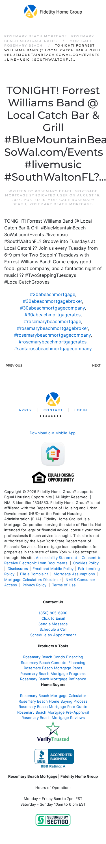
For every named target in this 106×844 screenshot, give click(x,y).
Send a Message (53, 624)
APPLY (25, 410)
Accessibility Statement (56, 557)
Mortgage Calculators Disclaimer (32, 579)
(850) (53, 613)
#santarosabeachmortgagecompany (53, 348)
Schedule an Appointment (53, 635)
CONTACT (53, 410)
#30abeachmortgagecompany (52, 308)
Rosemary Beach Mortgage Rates (53, 668)
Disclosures (18, 568)
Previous (14, 365)
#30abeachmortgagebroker (52, 301)
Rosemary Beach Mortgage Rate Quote (53, 706)
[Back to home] (53, 11)
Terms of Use (64, 585)
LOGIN (80, 410)
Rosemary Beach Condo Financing (53, 657)
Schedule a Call (53, 629)
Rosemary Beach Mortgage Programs (53, 673)
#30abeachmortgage (52, 294)
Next (96, 365)
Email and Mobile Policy (53, 568)
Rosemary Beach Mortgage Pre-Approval (53, 712)
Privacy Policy (34, 585)
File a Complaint (34, 574)
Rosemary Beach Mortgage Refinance (53, 679)
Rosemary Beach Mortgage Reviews (53, 717)
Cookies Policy (86, 563)
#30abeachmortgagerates (53, 314)
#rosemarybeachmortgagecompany (52, 335)
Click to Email (53, 618)
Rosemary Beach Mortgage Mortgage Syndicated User (51, 193)
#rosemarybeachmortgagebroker (52, 328)
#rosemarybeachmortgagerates (52, 342)
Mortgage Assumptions (74, 574)
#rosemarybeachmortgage (52, 321)
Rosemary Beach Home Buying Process (53, 701)
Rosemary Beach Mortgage (60, 204)
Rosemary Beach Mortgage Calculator (53, 695)
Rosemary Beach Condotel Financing (53, 662)
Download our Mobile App (52, 433)
